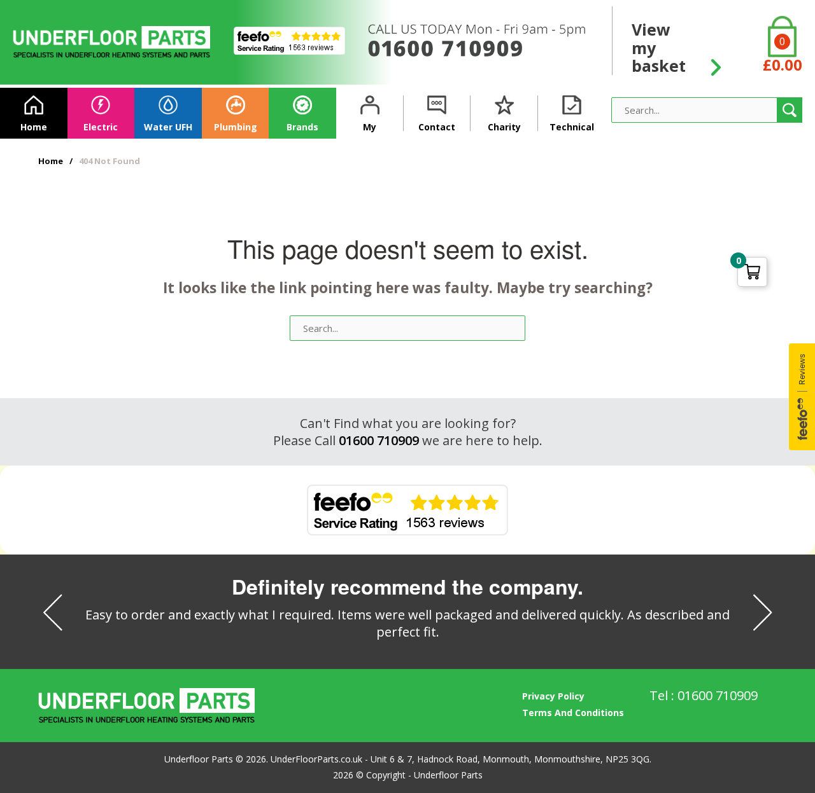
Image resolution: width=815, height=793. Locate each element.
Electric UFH (100, 130)
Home (33, 127)
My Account (370, 130)
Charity (504, 127)
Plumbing (235, 127)
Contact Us (436, 130)
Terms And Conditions (573, 713)
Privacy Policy (553, 696)
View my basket (659, 46)
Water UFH (168, 127)
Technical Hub (571, 130)
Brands (302, 127)
